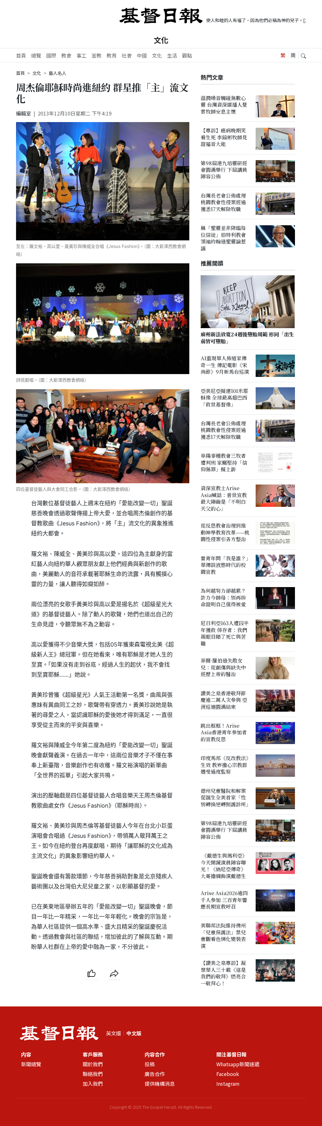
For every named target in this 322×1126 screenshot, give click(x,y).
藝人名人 (57, 73)
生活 (172, 55)
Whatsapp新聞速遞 (237, 1064)
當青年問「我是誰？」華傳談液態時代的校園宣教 (224, 565)
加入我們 (93, 1083)
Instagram (228, 1083)
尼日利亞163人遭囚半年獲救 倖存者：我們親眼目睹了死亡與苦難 (225, 633)
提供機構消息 (160, 1083)
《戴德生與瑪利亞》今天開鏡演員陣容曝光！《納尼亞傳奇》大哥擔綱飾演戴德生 (224, 865)
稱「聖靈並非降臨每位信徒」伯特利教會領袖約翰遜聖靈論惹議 (223, 238)
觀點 (187, 55)
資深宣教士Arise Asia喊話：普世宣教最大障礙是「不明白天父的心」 (224, 498)
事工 (81, 55)
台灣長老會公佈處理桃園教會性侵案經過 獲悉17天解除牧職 (223, 202)
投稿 (150, 1064)
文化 (161, 40)
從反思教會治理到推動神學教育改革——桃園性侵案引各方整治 (225, 532)
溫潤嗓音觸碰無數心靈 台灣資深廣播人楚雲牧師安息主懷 (224, 104)
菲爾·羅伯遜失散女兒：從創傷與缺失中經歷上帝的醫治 (223, 667)
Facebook (227, 1074)
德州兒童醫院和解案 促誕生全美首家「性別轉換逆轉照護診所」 (226, 797)
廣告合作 (155, 1074)
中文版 (134, 1033)
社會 (127, 55)
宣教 (97, 55)
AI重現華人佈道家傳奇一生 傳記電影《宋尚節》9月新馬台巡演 (225, 365)
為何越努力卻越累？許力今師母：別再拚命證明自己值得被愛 (223, 597)
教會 (66, 55)
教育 (112, 55)
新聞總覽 (31, 1064)
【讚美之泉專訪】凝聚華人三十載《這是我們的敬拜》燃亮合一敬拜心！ (223, 973)
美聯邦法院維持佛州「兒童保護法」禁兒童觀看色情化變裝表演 (223, 936)
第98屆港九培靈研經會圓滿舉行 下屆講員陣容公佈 (224, 170)
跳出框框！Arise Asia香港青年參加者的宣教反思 (224, 732)
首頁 (21, 55)
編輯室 (23, 113)
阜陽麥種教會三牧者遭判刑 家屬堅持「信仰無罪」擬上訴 (224, 462)
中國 (142, 55)
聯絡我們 (93, 1074)
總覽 (36, 55)
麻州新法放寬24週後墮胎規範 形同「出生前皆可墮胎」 (247, 338)
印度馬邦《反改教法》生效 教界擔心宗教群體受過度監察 (224, 765)
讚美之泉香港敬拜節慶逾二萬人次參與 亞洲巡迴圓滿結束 (224, 700)
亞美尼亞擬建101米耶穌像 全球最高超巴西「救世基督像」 (224, 397)
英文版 (113, 1033)
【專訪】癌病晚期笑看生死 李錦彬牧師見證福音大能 (224, 137)
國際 (51, 55)
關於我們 (93, 1064)
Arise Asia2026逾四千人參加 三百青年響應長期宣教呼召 (224, 899)
